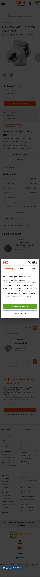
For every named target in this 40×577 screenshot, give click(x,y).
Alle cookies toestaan (20, 307)
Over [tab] (33, 269)
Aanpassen (18, 313)
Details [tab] (21, 269)
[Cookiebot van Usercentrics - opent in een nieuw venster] (28, 262)
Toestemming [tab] (8, 269)
